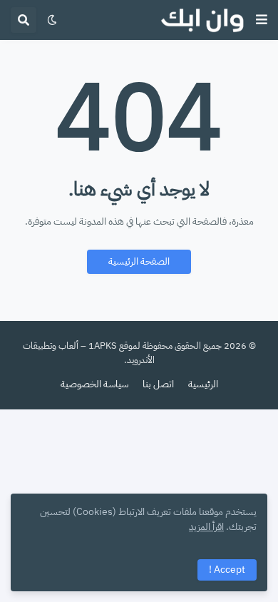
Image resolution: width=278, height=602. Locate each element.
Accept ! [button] (227, 569)
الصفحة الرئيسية (139, 261)
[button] (261, 20)
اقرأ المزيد (206, 526)
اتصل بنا (158, 384)
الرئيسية (203, 384)
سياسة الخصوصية (94, 384)
